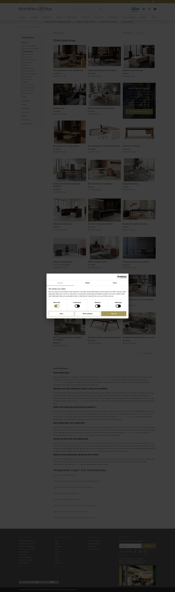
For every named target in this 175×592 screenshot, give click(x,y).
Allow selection (87, 313)
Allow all (113, 313)
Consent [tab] (60, 283)
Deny (61, 313)
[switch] (77, 306)
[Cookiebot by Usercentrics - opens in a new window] (119, 277)
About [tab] (115, 283)
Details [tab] (87, 283)
